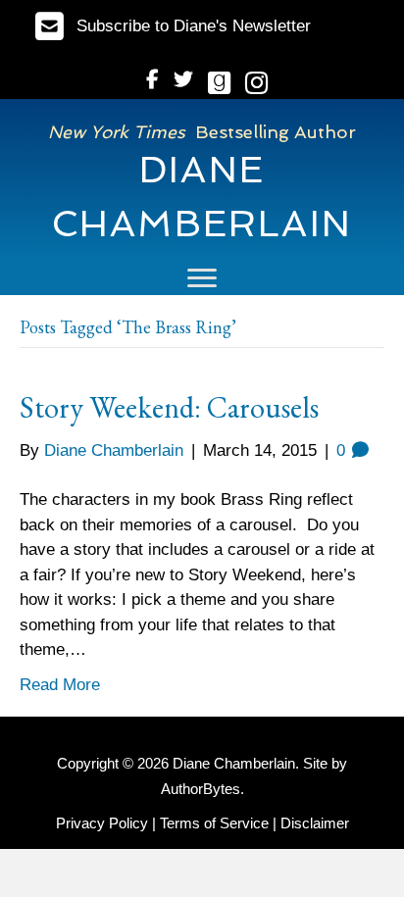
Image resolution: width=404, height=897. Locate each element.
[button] (173, 26)
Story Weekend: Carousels (169, 407)
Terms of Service (214, 823)
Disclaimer (314, 823)
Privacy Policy (102, 823)
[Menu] (202, 278)
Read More (60, 684)
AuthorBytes (200, 788)
